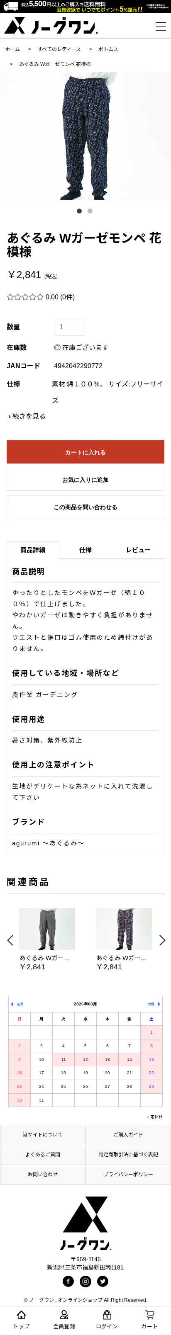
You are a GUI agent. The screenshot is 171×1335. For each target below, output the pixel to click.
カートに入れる (85, 452)
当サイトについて (43, 1135)
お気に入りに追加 (85, 479)
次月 (150, 1004)
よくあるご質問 (42, 1155)
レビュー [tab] (138, 549)
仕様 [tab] (85, 549)
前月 (20, 1004)
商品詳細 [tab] (32, 549)
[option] (85, 136)
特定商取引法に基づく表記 (128, 1155)
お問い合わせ (43, 1174)
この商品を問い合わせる (85, 507)
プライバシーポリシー (128, 1174)
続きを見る (29, 416)
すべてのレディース (59, 49)
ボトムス (108, 49)
